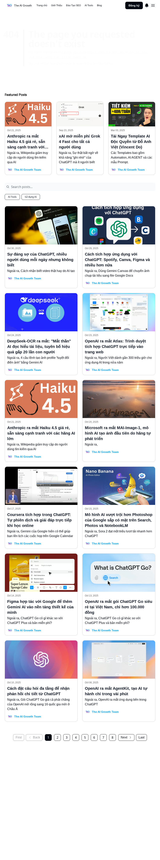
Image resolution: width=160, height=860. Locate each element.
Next (124, 737)
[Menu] (146, 5)
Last (141, 737)
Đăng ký (134, 5)
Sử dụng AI (31, 196)
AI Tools (12, 196)
